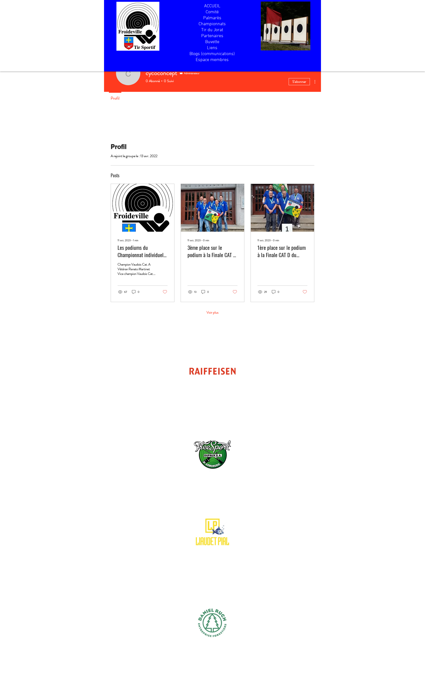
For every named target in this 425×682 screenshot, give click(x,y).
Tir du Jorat (212, 30)
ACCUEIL (212, 6)
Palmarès (212, 18)
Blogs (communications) (212, 54)
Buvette (212, 42)
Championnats (212, 24)
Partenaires (212, 36)
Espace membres (212, 60)
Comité (212, 12)
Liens (212, 48)
